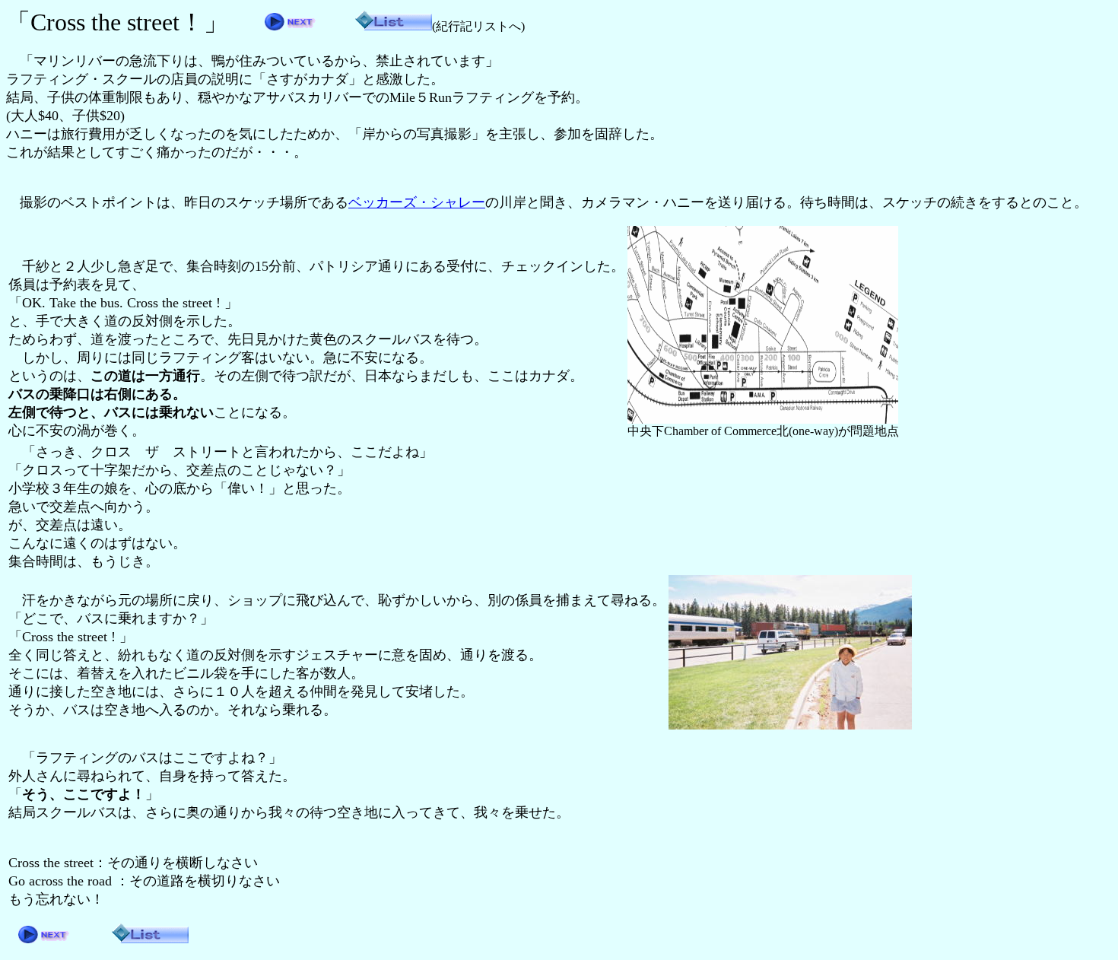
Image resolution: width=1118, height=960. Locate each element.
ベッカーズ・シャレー (416, 202)
